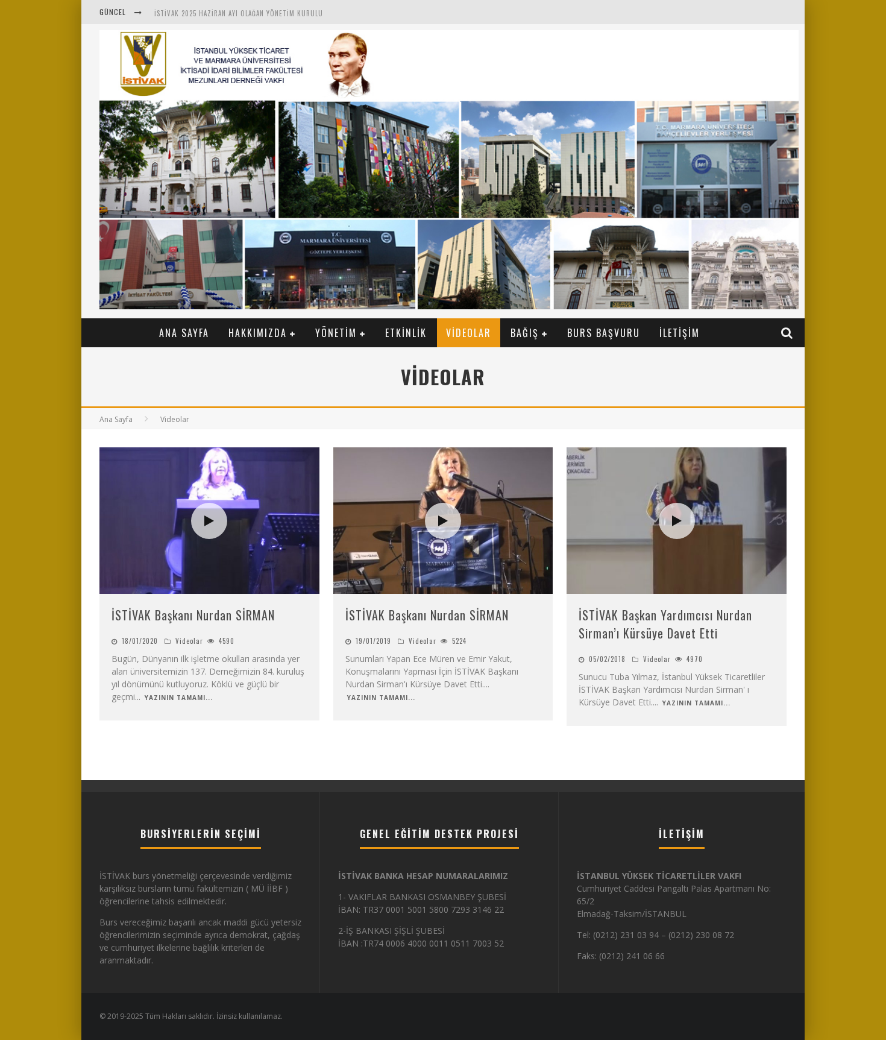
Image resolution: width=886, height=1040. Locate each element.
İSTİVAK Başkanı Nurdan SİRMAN (193, 615)
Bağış (525, 333)
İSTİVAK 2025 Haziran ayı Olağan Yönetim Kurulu (238, 13)
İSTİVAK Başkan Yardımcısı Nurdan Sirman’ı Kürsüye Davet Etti (665, 624)
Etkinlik (406, 333)
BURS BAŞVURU (603, 333)
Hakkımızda (257, 333)
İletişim (679, 333)
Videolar (468, 333)
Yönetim (336, 333)
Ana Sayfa (184, 333)
